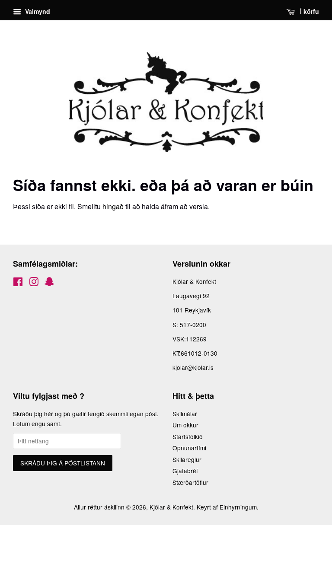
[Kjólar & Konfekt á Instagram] (33, 283)
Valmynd (36, 11)
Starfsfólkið (187, 436)
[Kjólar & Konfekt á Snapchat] (49, 283)
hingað (113, 206)
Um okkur (185, 424)
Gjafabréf (185, 470)
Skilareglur (186, 459)
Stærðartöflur (190, 482)
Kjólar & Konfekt (171, 507)
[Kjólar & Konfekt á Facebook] (18, 283)
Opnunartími (189, 447)
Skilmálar (184, 413)
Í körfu (308, 11)
